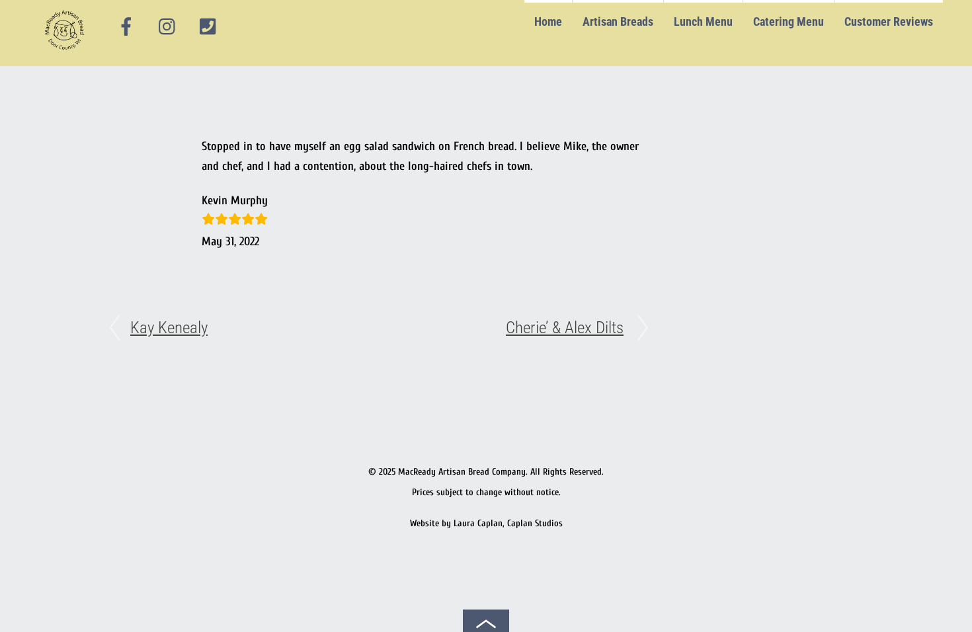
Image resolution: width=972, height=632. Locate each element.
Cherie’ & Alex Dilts (565, 327)
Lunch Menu (703, 21)
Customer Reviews (888, 21)
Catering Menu (788, 21)
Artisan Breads (618, 21)
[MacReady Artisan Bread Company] (66, 52)
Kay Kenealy (169, 327)
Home (548, 21)
